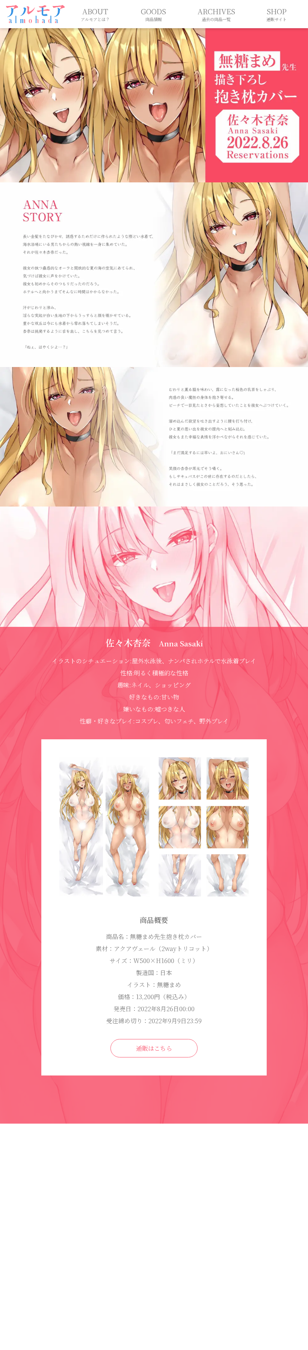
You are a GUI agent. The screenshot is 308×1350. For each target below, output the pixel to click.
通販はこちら (154, 1048)
